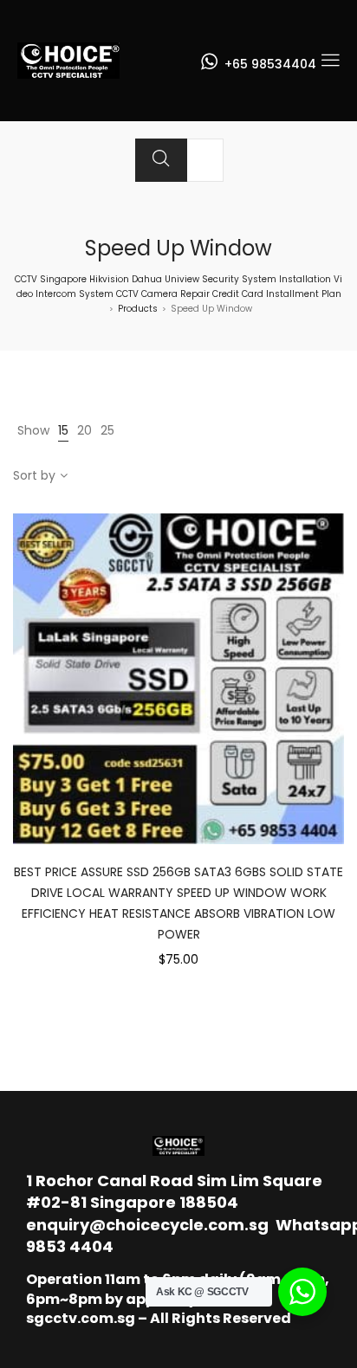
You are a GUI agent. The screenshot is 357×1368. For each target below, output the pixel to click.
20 (84, 430)
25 (107, 430)
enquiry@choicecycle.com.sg (147, 1225)
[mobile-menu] (330, 60)
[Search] (161, 160)
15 (63, 430)
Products (138, 308)
